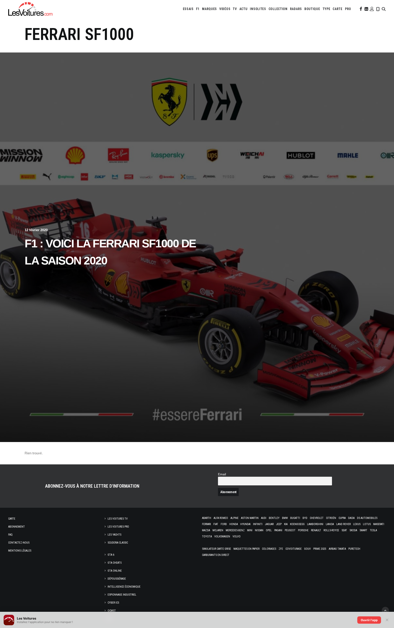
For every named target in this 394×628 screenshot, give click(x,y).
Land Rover (343, 524)
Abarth (206, 518)
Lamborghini (315, 524)
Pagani (278, 530)
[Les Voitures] (30, 9)
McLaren (218, 530)
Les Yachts (114, 534)
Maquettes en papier (246, 548)
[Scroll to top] (385, 610)
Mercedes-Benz (235, 530)
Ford (224, 524)
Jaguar (269, 524)
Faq (10, 534)
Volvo (237, 536)
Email (222, 474)
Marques (209, 9)
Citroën (331, 518)
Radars (296, 9)
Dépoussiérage (117, 578)
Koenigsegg (297, 524)
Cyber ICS (113, 602)
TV (235, 9)
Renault (316, 530)
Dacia (351, 518)
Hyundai (245, 524)
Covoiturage (293, 548)
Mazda (206, 530)
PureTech (354, 548)
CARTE (337, 9)
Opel (269, 530)
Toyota (207, 536)
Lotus (367, 524)
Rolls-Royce (331, 530)
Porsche (303, 530)
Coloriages (269, 548)
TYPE (326, 9)
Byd (305, 518)
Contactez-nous (18, 542)
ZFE (281, 548)
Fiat (215, 524)
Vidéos (224, 9)
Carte (11, 518)
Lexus (356, 524)
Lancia (330, 524)
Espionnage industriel (122, 594)
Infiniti (257, 524)
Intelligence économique (124, 586)
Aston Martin (250, 518)
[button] (360, 9)
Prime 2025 (319, 548)
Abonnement (16, 526)
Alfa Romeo (221, 518)
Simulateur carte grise (216, 548)
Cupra (342, 518)
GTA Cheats (115, 562)
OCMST (112, 610)
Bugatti (295, 518)
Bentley (274, 518)
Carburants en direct (215, 555)
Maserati (378, 524)
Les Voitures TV (118, 518)
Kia (286, 524)
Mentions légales (19, 550)
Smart (363, 530)
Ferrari (206, 524)
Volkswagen (222, 536)
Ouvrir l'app (369, 620)
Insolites (258, 9)
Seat (344, 530)
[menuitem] (188, 9)
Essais (188, 9)
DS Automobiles (367, 518)
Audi (263, 518)
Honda (233, 524)
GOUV (307, 548)
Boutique (312, 9)
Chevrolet (317, 518)
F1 (198, 9)
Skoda (353, 530)
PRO (348, 9)
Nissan (259, 530)
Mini (249, 530)
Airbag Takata (337, 548)
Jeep (279, 524)
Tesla (373, 530)
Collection (278, 9)
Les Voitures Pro (118, 526)
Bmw (285, 518)
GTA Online (115, 570)
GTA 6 (111, 554)
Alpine (234, 518)
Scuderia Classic (118, 542)
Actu (243, 9)
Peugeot (290, 530)
